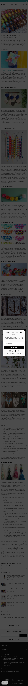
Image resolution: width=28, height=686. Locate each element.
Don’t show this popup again (15, 353)
